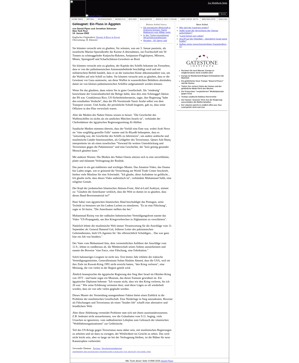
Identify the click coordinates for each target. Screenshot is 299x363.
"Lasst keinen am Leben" (191, 36)
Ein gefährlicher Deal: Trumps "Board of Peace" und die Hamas (202, 82)
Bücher (133, 19)
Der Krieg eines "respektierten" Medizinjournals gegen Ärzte (202, 92)
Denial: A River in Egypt (108, 37)
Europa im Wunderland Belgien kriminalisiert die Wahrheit (202, 77)
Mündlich (120, 19)
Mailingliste (209, 19)
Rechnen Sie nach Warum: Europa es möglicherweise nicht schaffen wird (197, 72)
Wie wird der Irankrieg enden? (194, 27)
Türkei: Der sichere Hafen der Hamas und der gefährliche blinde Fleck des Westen (201, 87)
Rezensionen (105, 19)
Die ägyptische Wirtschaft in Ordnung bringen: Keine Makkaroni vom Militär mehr (157, 30)
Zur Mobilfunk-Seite (217, 3)
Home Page (77, 19)
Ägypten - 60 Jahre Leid (155, 40)
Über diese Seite (189, 19)
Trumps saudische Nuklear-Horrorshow (198, 97)
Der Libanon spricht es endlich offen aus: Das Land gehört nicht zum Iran (201, 106)
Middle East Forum (166, 19)
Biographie (146, 19)
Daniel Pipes (167, 361)
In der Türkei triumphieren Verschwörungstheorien (156, 36)
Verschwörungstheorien (112, 348)
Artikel (90, 19)
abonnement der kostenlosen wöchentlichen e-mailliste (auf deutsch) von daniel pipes (111, 351)
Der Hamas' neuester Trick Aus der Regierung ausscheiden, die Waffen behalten (201, 101)
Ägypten (96, 348)
